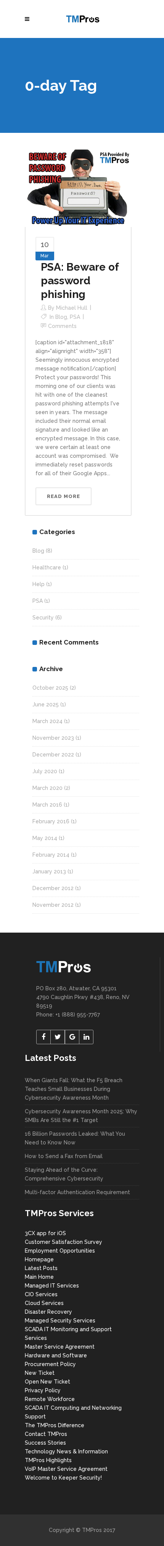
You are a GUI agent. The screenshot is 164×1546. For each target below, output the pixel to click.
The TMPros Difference (54, 1425)
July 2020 (44, 771)
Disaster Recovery (48, 1312)
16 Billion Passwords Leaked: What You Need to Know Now (75, 1138)
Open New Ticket (47, 1382)
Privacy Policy (43, 1390)
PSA (75, 317)
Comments (62, 326)
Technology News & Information (66, 1451)
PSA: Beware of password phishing (80, 281)
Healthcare (46, 567)
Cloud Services (44, 1303)
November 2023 (53, 738)
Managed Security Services (60, 1320)
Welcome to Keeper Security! (63, 1478)
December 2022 (53, 755)
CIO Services (41, 1294)
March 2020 (47, 788)
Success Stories (45, 1443)
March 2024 (47, 721)
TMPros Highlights (48, 1460)
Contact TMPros (46, 1434)
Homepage (39, 1259)
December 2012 (53, 888)
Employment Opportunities (60, 1251)
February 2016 (50, 821)
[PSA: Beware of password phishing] (78, 188)
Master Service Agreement (60, 1347)
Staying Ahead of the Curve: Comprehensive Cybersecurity (64, 1174)
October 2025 (50, 688)
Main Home (39, 1277)
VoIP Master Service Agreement (66, 1469)
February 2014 (50, 855)
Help (38, 584)
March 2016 (47, 805)
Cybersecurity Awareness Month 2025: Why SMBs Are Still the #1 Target (81, 1115)
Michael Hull (71, 308)
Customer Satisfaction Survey (63, 1242)
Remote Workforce (50, 1399)
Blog (61, 317)
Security (43, 618)
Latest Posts (41, 1268)
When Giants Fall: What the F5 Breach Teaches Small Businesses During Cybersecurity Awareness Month (73, 1089)
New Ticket (40, 1373)
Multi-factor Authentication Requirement (77, 1192)
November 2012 (53, 905)
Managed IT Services (52, 1286)
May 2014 (44, 838)
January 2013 (49, 871)
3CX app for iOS (45, 1233)
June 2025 (45, 704)
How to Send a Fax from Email (64, 1156)
